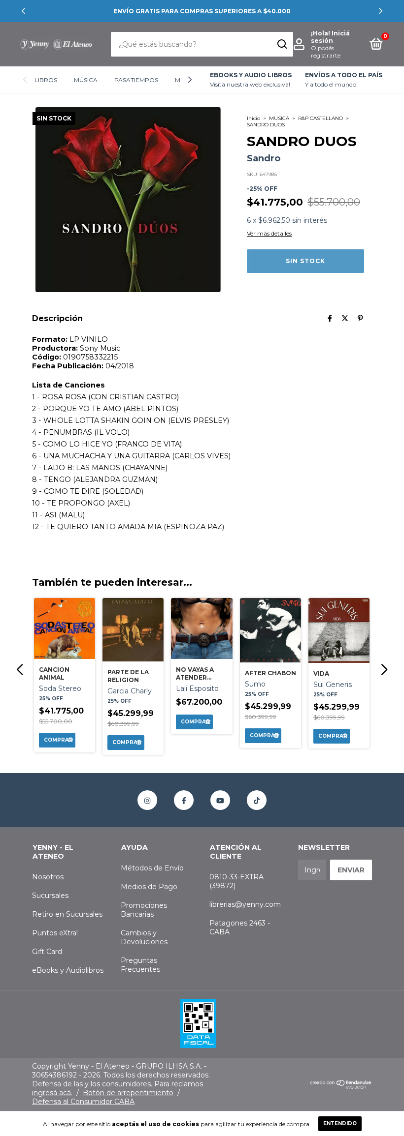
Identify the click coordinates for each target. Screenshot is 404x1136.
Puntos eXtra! (55, 932)
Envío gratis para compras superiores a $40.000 (202, 11)
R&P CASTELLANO (320, 118)
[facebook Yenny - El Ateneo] (184, 800)
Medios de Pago (149, 886)
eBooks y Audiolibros (67, 970)
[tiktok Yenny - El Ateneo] (257, 800)
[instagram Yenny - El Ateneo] (147, 800)
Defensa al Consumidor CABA (83, 1101)
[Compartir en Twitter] (344, 318)
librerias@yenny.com (245, 904)
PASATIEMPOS (136, 80)
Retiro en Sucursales (67, 914)
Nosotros (48, 876)
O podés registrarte (325, 51)
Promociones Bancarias (144, 910)
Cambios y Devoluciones (144, 937)
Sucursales (50, 895)
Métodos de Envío (152, 868)
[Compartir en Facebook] (330, 318)
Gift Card (47, 951)
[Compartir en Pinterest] (360, 318)
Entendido (340, 1123)
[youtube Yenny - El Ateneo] (220, 800)
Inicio (253, 118)
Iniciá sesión (330, 37)
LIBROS (45, 80)
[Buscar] (281, 44)
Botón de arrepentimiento (128, 1092)
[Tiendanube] (341, 1086)
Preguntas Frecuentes (140, 965)
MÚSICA (86, 80)
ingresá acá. (52, 1092)
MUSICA (279, 118)
